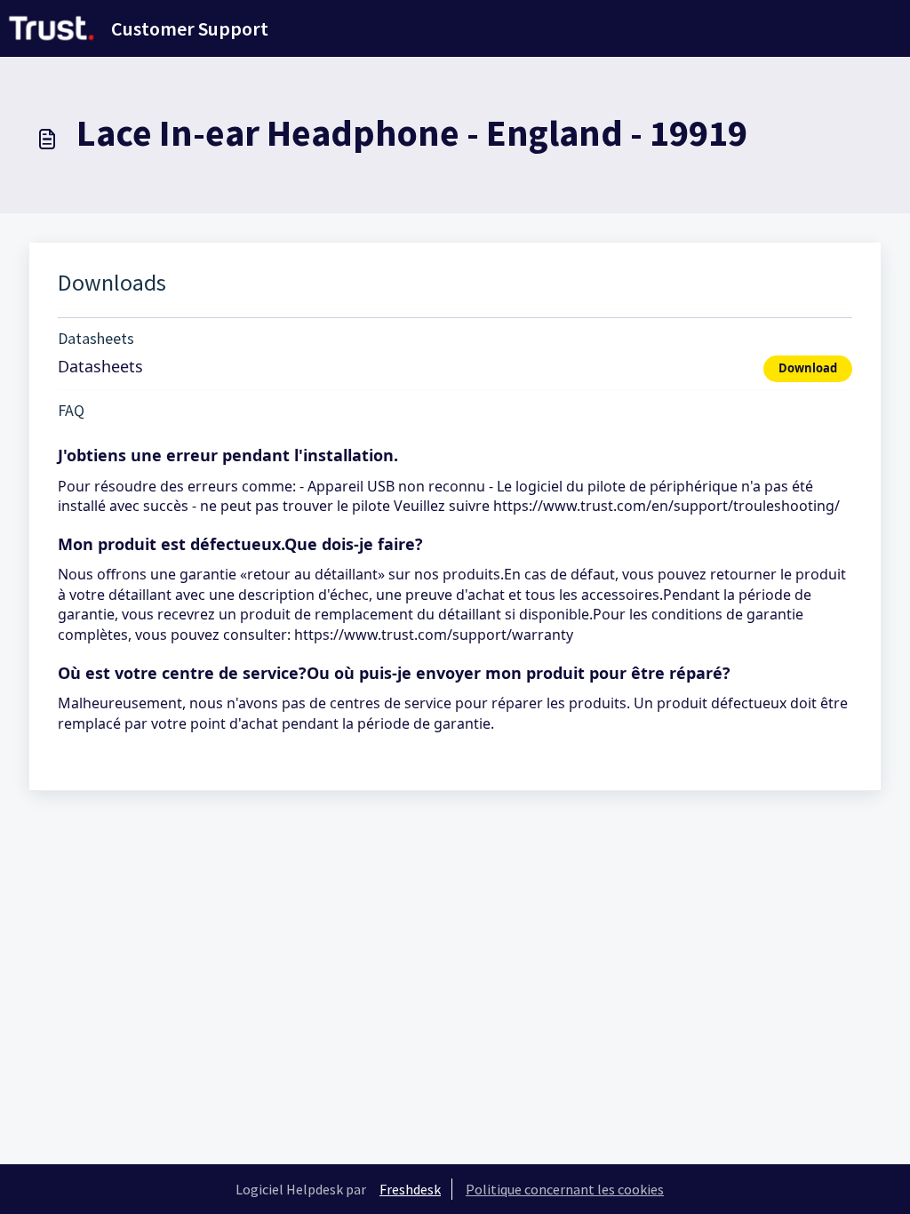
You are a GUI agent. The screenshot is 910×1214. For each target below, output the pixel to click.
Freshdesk (410, 1189)
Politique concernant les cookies (565, 1189)
